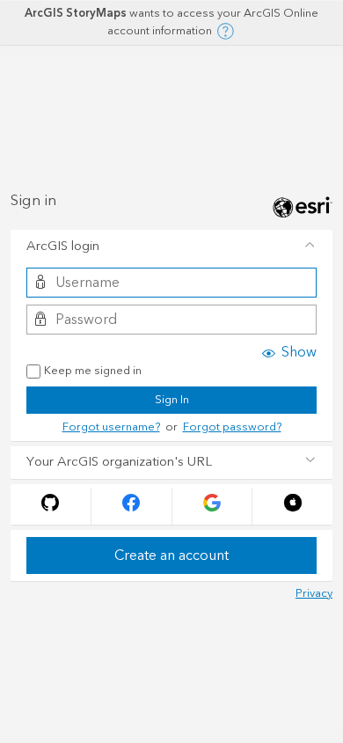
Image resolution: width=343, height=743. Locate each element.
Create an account (171, 555)
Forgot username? (111, 427)
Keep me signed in (93, 371)
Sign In (172, 399)
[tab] (171, 246)
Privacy (314, 593)
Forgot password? (232, 427)
